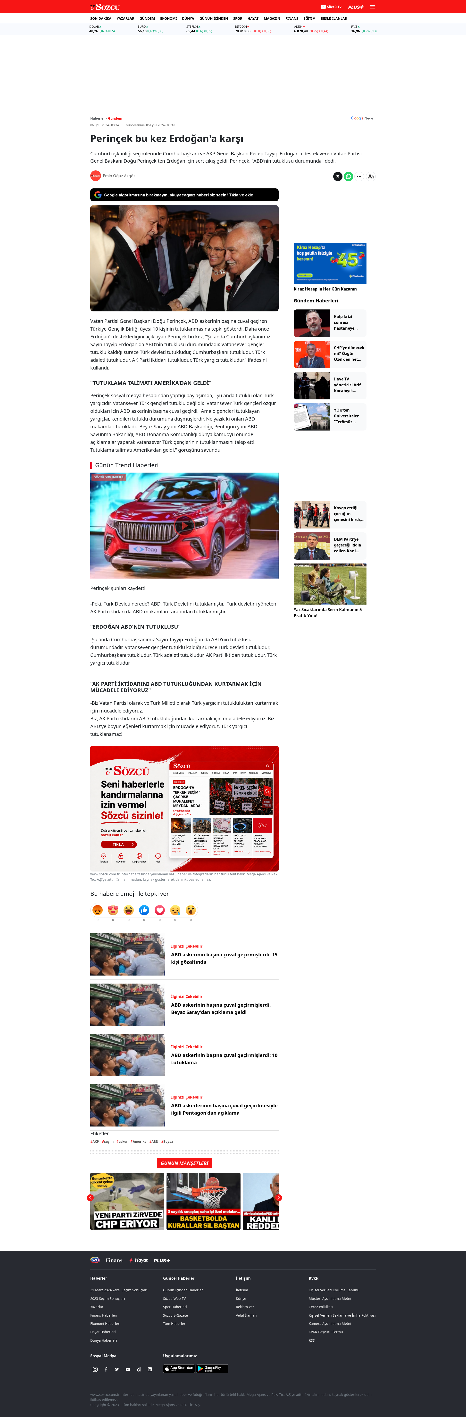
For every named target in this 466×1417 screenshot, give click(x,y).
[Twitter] (117, 1369)
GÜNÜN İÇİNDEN (214, 18)
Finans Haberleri (103, 1315)
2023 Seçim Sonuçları (107, 1298)
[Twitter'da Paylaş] (338, 176)
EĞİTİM (310, 18)
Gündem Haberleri (316, 300)
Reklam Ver (245, 1306)
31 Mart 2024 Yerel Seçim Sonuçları (119, 1290)
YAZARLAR (125, 18)
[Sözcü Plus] (162, 1260)
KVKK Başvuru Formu (326, 1331)
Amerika (139, 1141)
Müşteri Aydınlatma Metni (330, 1298)
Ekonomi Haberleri (105, 1323)
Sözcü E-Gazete (175, 1315)
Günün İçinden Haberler (183, 1290)
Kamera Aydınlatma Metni (330, 1323)
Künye (241, 1298)
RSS (312, 1340)
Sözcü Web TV (174, 1298)
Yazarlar (96, 1306)
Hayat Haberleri (103, 1331)
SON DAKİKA (100, 18)
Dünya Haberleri (103, 1340)
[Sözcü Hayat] (138, 1260)
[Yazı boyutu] (371, 176)
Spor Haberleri (175, 1306)
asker (123, 1141)
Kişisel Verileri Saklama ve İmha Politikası (342, 1315)
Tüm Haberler (174, 1323)
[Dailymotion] (139, 1369)
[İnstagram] (95, 1369)
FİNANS (291, 18)
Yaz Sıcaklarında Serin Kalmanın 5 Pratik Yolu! (328, 613)
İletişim (242, 1290)
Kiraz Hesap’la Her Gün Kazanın (325, 289)
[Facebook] (106, 1369)
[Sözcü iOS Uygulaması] (179, 1368)
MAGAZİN (272, 18)
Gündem (115, 118)
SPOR (237, 18)
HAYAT (253, 18)
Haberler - (98, 118)
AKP (95, 1141)
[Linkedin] (150, 1369)
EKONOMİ (168, 18)
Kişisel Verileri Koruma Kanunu (334, 1290)
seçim (109, 1141)
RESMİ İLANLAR (334, 18)
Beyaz (168, 1141)
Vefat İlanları (246, 1315)
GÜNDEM (147, 18)
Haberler (98, 1278)
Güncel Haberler (178, 1278)
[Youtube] (128, 1369)
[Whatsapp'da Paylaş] (348, 176)
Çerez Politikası (321, 1306)
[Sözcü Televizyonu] (95, 1260)
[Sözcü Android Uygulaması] (212, 1368)
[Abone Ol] (362, 118)
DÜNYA (188, 18)
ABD (154, 1141)
